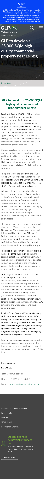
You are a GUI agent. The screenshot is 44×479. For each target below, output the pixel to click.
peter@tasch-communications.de (24, 384)
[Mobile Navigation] (41, 28)
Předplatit (9, 458)
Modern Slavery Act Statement (14, 408)
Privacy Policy (7, 412)
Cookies (4, 417)
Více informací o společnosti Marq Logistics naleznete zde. (22, 20)
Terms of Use (6, 421)
